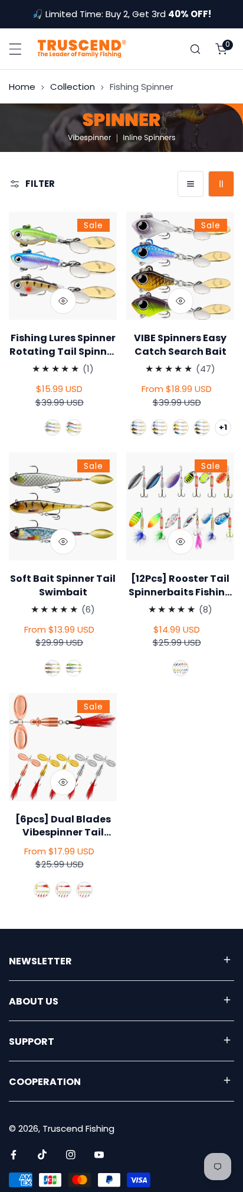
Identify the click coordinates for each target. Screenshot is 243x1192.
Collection (72, 86)
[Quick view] (63, 301)
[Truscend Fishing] (82, 48)
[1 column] (190, 184)
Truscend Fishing (78, 1128)
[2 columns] (221, 184)
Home (22, 86)
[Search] (195, 49)
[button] (221, 49)
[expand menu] (15, 49)
